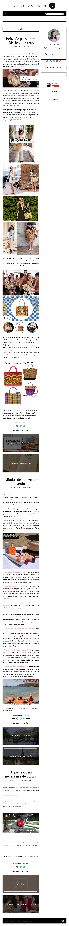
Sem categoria (27, 780)
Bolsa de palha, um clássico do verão (20, 40)
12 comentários (16, 715)
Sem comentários (16, 863)
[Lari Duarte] (34, 6)
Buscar (62, 14)
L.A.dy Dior (20, 884)
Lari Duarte (54, 44)
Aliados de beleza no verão (21, 481)
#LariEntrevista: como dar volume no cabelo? (21, 904)
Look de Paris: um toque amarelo (21, 756)
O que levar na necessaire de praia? (20, 774)
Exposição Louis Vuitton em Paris (21, 443)
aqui (19, 577)
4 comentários (16, 423)
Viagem (29, 487)
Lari (22, 47)
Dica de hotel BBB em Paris (21, 736)
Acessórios (27, 47)
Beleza (24, 487)
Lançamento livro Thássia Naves (20, 463)
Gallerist (5, 352)
